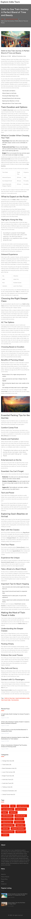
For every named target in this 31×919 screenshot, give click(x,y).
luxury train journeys (7, 809)
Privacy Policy (4, 879)
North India (5, 828)
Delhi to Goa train (10, 698)
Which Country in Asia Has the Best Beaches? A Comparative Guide (14, 730)
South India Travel (7, 783)
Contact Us (3, 884)
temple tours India (7, 822)
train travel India (6, 700)
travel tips (5, 806)
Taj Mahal (5, 835)
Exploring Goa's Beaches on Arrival (10, 101)
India (13, 806)
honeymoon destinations (18, 828)
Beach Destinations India (12, 19)
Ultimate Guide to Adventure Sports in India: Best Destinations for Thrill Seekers (15, 738)
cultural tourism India (8, 825)
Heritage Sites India (8, 761)
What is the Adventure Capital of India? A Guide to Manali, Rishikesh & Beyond (15, 722)
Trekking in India (7, 787)
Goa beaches (15, 700)
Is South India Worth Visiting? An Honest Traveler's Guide (15, 714)
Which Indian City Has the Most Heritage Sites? (16, 903)
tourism (4, 812)
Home (2, 19)
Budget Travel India (8, 776)
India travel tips (20, 831)
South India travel (21, 809)
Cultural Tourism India (8, 794)
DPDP (2, 881)
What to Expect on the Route (9, 93)
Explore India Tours (10, 2)
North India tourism (7, 815)
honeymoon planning (8, 831)
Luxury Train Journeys (8, 772)
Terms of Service (5, 876)
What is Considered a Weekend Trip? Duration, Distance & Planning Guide (14, 745)
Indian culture (20, 825)
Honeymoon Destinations (9, 790)
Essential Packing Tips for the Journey (11, 98)
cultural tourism (19, 822)
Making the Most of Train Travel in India (11, 103)
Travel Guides (6, 764)
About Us (3, 874)
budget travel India (22, 806)
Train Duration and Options (8, 90)
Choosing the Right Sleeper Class (10, 96)
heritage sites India (20, 815)
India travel (13, 812)
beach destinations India (22, 698)
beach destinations (7, 819)
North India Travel (7, 779)
